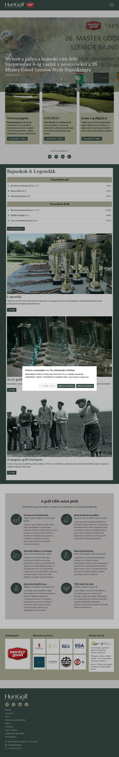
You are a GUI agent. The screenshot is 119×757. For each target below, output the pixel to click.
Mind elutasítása (66, 386)
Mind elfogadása (85, 386)
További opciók (48, 386)
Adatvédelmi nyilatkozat (78, 377)
